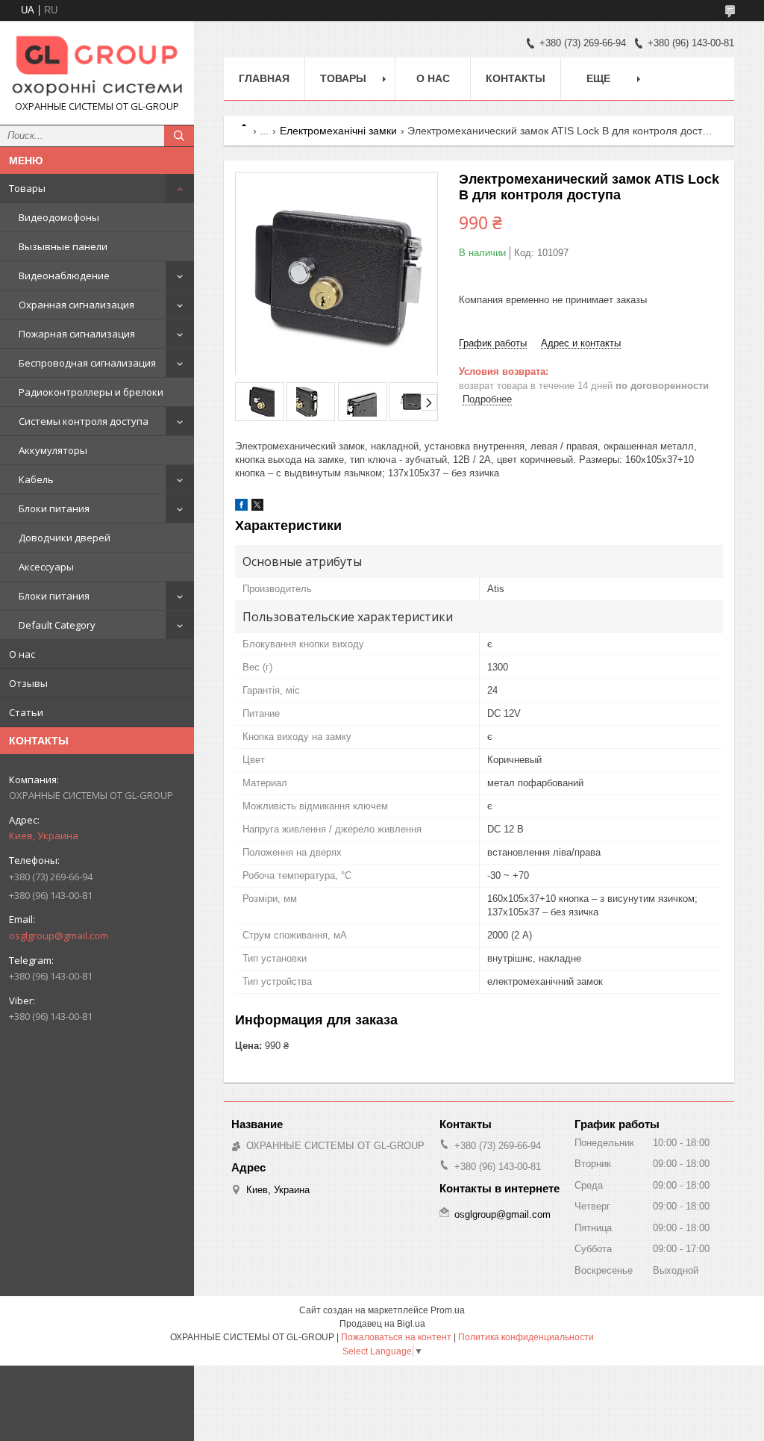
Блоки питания (54, 508)
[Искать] (179, 136)
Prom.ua (447, 1310)
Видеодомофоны (59, 217)
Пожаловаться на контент (396, 1337)
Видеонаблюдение (64, 275)
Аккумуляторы (53, 450)
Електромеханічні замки (338, 131)
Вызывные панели (63, 246)
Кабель (36, 479)
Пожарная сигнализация (77, 333)
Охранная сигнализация (76, 304)
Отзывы (28, 683)
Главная (264, 78)
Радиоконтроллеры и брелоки (91, 392)
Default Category (57, 625)
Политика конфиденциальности (526, 1337)
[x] (257, 507)
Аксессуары (46, 566)
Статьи (26, 712)
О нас (22, 654)
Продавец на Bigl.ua (382, 1324)
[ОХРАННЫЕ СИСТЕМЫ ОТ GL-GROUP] (97, 66)
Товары (27, 188)
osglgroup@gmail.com (58, 935)
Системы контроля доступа (83, 421)
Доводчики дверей (64, 537)
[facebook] (241, 507)
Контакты (515, 78)
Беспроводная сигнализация (87, 363)
